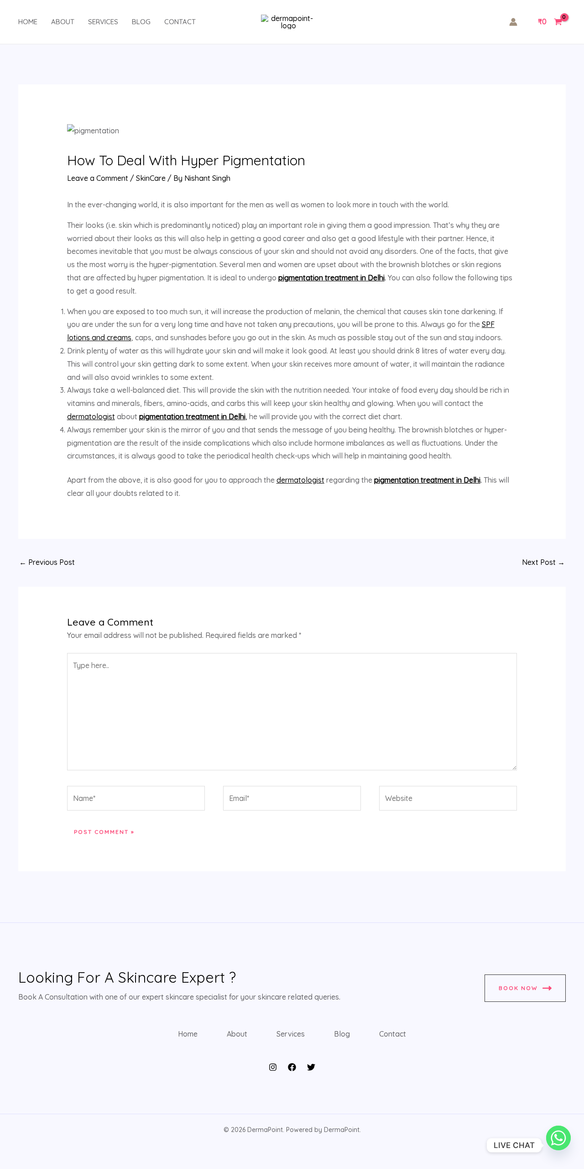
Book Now (518, 988)
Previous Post (47, 562)
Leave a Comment (97, 178)
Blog (141, 21)
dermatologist (91, 416)
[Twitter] (311, 1067)
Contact (180, 21)
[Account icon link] (513, 22)
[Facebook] (292, 1067)
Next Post (543, 562)
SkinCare (151, 178)
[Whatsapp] (558, 1145)
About (62, 21)
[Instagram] (273, 1067)
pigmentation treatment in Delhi (331, 277)
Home (27, 21)
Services (103, 21)
